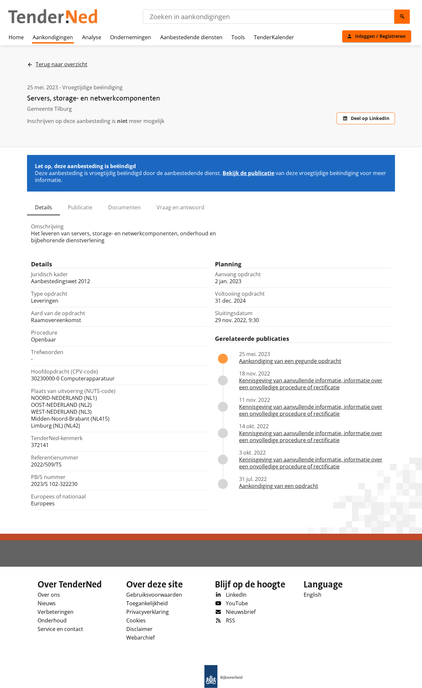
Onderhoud (52, 620)
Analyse (91, 37)
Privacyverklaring (147, 611)
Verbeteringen (56, 611)
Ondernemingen (130, 37)
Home (16, 37)
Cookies (136, 620)
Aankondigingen (53, 37)
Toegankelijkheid (147, 603)
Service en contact (60, 629)
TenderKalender (274, 37)
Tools (238, 37)
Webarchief (140, 637)
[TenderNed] (52, 22)
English (312, 594)
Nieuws (47, 603)
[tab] (43, 207)
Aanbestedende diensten (191, 37)
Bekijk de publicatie (248, 173)
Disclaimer (139, 629)
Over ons (49, 594)
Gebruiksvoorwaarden (154, 594)
